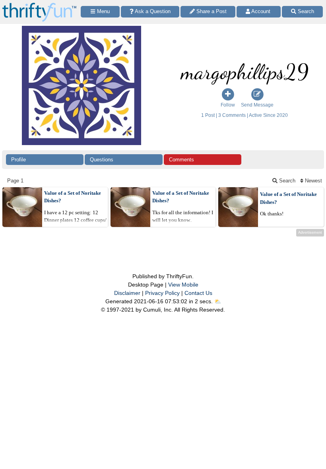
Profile (18, 160)
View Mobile (183, 284)
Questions (101, 160)
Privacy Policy (162, 293)
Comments (181, 160)
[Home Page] (39, 4)
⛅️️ (217, 301)
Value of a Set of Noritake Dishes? (72, 197)
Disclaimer (127, 293)
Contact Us (198, 293)
